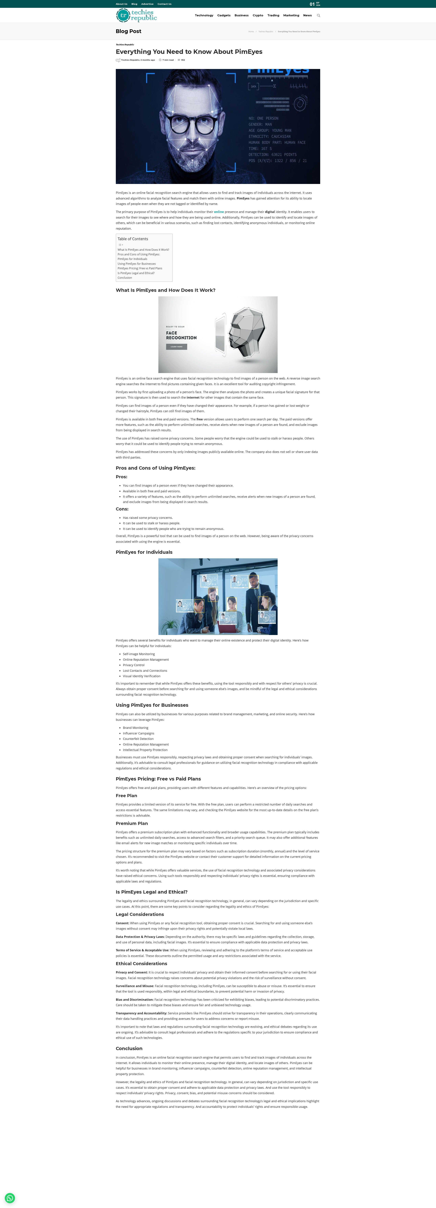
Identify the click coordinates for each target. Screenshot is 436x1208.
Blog (134, 4)
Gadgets (224, 15)
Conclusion (125, 278)
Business (242, 15)
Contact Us (165, 4)
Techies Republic (266, 31)
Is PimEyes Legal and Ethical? (136, 273)
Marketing (291, 15)
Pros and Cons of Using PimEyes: (139, 254)
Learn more (268, 1160)
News (307, 15)
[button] (10, 1198)
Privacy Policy (310, 1199)
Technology (204, 15)
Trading (273, 15)
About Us (121, 4)
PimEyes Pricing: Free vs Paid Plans (140, 268)
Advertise (147, 4)
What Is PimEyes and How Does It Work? (143, 250)
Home (251, 31)
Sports (148, 1167)
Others (148, 1161)
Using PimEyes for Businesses (137, 264)
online (219, 212)
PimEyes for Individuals (132, 259)
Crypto (258, 15)
